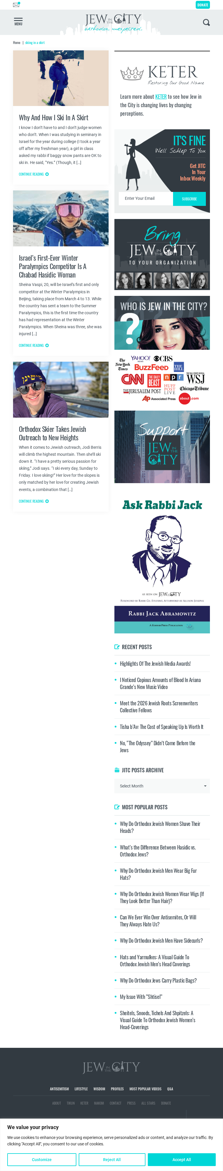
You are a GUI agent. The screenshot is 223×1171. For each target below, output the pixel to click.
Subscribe (111, 634)
